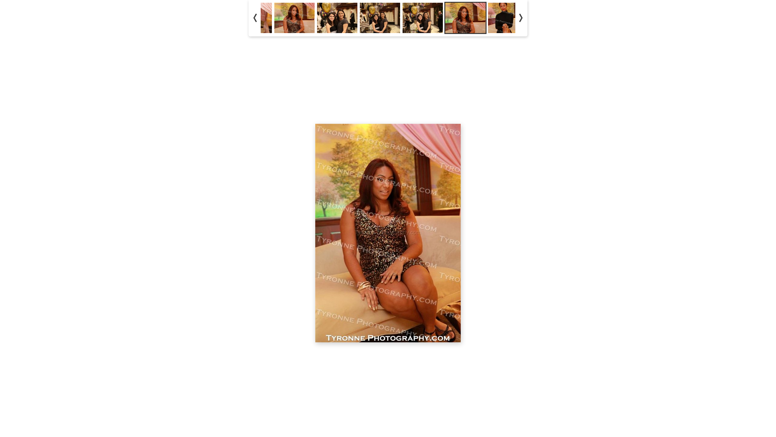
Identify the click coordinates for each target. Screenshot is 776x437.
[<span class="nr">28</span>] (380, 18)
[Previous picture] (336, 48)
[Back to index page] (354, 48)
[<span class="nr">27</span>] (337, 18)
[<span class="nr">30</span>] (465, 18)
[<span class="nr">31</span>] (508, 18)
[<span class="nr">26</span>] (294, 18)
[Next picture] (439, 48)
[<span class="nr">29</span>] (423, 18)
